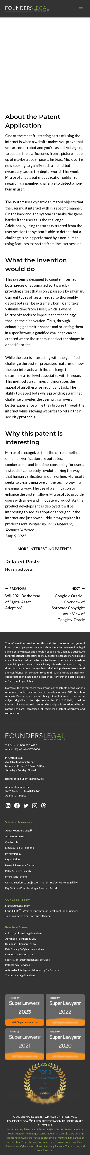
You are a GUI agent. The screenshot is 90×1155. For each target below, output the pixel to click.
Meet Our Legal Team (17, 905)
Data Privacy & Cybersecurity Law (24, 949)
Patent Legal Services (17, 964)
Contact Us (11, 842)
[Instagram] (35, 805)
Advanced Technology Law (20, 938)
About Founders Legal (18, 830)
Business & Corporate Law (20, 943)
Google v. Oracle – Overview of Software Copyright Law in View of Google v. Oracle (68, 604)
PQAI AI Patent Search (18, 871)
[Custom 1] (43, 805)
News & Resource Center (20, 865)
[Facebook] (17, 805)
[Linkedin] (8, 805)
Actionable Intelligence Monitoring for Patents (32, 970)
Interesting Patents (16, 876)
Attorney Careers (15, 836)
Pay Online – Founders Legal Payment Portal (31, 888)
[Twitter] (26, 805)
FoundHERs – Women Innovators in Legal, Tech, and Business (41, 911)
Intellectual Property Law (19, 954)
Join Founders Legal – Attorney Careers (28, 916)
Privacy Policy (13, 853)
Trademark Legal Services (20, 975)
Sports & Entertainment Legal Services (27, 959)
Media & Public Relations (19, 847)
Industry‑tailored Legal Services (23, 933)
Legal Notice (12, 859)
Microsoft (31, 100)
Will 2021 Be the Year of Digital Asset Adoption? (22, 598)
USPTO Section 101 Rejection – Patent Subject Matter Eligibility (41, 882)
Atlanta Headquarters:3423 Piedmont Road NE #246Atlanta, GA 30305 (22, 791)
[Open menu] (81, 8)
